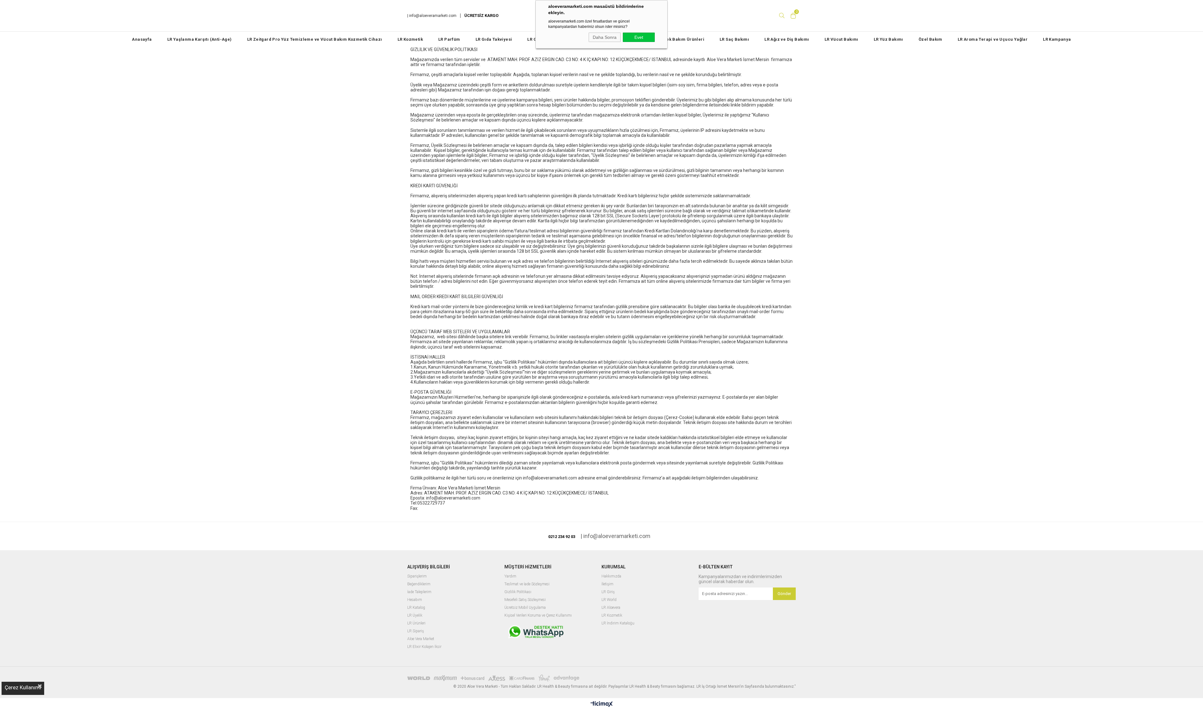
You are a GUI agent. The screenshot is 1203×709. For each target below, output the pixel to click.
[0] (793, 15)
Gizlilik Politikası (517, 592)
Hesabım (414, 600)
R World (610, 600)
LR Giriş (608, 592)
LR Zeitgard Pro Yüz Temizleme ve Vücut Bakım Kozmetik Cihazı (314, 39)
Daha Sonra (605, 37)
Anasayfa (142, 39)
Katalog (419, 608)
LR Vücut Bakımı (841, 39)
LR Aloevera (611, 608)
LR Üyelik (414, 615)
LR (410, 608)
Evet (638, 37)
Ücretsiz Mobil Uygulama (525, 608)
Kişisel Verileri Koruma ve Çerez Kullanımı (538, 615)
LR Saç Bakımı (734, 39)
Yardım (510, 576)
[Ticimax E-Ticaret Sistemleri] (602, 704)
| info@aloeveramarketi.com (431, 15)
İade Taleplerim (419, 592)
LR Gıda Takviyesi (494, 39)
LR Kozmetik (410, 39)
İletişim (607, 584)
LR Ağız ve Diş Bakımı (786, 39)
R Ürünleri (417, 623)
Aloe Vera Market (420, 639)
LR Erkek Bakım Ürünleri (679, 39)
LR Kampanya (1057, 39)
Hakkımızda (611, 576)
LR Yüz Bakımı (888, 39)
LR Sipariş (415, 631)
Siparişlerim (417, 576)
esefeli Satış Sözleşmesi (527, 600)
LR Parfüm (449, 39)
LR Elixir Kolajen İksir (424, 647)
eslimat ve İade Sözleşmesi (528, 584)
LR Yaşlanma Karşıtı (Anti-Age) (199, 39)
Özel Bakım (930, 39)
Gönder (784, 593)
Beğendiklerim (418, 584)
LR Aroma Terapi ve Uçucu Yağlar (993, 39)
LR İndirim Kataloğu (618, 623)
